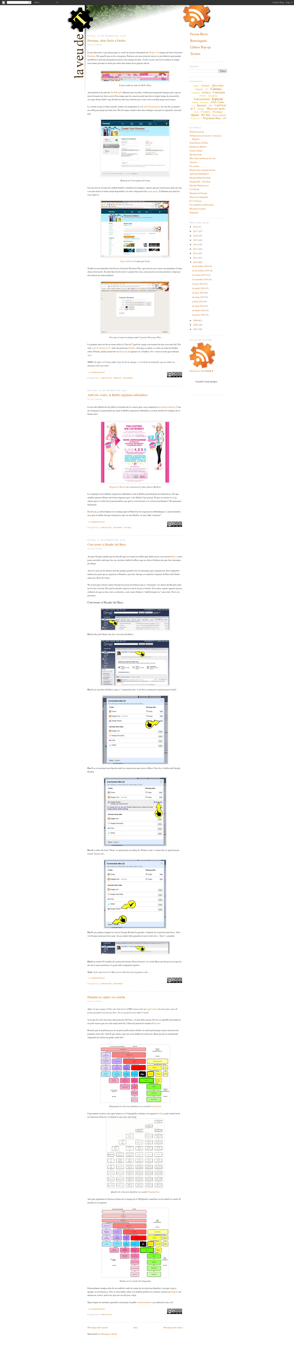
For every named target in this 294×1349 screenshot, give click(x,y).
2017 (195, 231)
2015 (195, 240)
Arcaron (156, 1023)
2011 (195, 257)
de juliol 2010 (199, 288)
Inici (136, 1327)
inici (193, 105)
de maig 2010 (198, 297)
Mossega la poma (198, 208)
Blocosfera (218, 85)
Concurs (195, 92)
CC (206, 89)
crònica (206, 92)
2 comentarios (96, 522)
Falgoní (174, 1291)
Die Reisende (196, 154)
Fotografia (204, 102)
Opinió (127, 528)
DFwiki (202, 95)
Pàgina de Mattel (117, 486)
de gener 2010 (199, 314)
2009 (195, 320)
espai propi (153, 191)
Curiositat (106, 378)
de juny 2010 (198, 292)
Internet (128, 378)
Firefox (117, 378)
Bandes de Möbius (198, 146)
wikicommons (144, 1302)
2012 (195, 253)
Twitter (195, 53)
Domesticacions (197, 131)
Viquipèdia (153, 1191)
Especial (217, 99)
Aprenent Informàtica (199, 173)
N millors (205, 111)
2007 (195, 329)
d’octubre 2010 (199, 274)
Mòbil (196, 112)
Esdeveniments (202, 99)
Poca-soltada (219, 115)
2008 (195, 324)
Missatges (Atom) (109, 1333)
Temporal (194, 212)
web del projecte (151, 106)
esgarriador (152, 1008)
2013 (195, 248)
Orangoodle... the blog (200, 181)
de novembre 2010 (201, 270)
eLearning (212, 95)
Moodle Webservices (199, 185)
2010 (195, 262)
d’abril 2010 (198, 301)
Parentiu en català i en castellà (106, 997)
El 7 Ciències (196, 200)
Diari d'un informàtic (199, 197)
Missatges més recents (97, 1327)
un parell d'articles (167, 406)
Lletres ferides (196, 150)
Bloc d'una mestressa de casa (203, 158)
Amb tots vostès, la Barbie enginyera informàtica (117, 395)
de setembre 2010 (200, 279)
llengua (201, 108)
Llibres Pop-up (200, 47)
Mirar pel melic (216, 108)
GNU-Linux (217, 102)
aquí (89, 355)
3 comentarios (96, 1309)
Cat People (195, 189)
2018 (195, 226)
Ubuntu (131, 347)
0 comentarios (96, 372)
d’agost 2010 (198, 283)
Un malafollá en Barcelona (202, 204)
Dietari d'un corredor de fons (202, 169)
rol (224, 118)
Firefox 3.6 (154, 52)
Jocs (211, 105)
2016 (195, 235)
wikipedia (155, 1106)
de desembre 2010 (200, 266)
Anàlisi (196, 85)
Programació (196, 118)
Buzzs (174, 556)
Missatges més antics (173, 1327)
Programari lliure (212, 118)
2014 (195, 244)
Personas (91, 55)
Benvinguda (198, 40)
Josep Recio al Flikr (199, 142)
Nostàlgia (218, 111)
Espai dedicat (126, 261)
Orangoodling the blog (200, 177)
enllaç (161, 1113)
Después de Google (198, 193)
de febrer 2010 (199, 310)
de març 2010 (198, 305)
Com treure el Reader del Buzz (106, 544)
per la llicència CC (102, 347)
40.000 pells (116, 92)
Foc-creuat (194, 166)
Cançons (199, 89)
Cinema (216, 88)
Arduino (205, 85)
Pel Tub (205, 115)
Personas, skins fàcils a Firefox (106, 40)
